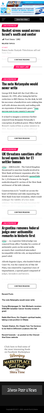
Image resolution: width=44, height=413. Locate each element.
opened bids (34, 176)
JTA (4, 167)
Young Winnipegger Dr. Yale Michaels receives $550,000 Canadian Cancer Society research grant (21, 308)
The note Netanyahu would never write (18, 300)
